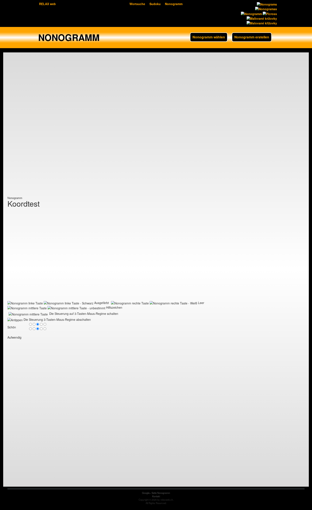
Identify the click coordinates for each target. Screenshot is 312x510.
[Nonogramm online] (251, 13)
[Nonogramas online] (265, 8)
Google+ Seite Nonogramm (156, 493)
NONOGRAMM (69, 37)
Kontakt (156, 496)
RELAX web (47, 4)
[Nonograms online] (266, 4)
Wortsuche (137, 4)
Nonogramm (174, 4)
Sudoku (155, 4)
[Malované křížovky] (261, 23)
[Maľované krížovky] (261, 18)
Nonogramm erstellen (251, 37)
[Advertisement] (24, 133)
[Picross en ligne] (269, 13)
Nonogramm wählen (209, 37)
